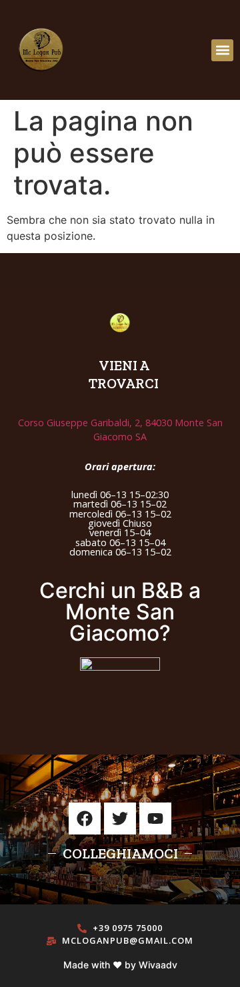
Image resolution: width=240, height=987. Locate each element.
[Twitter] (120, 818)
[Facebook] (85, 818)
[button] (222, 50)
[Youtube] (155, 818)
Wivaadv (158, 964)
